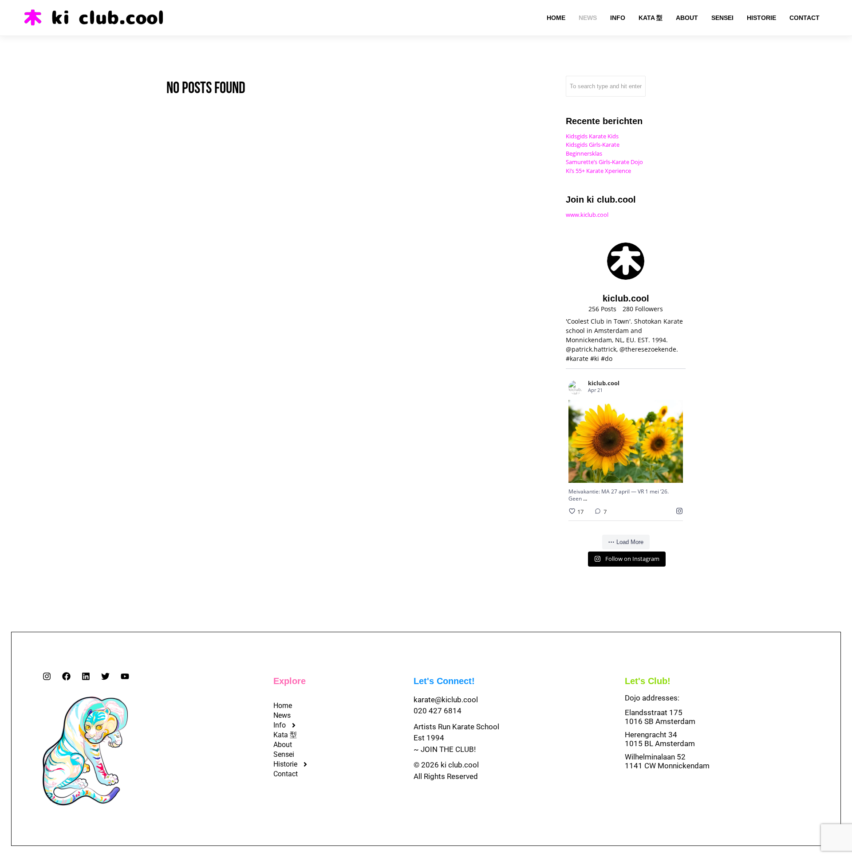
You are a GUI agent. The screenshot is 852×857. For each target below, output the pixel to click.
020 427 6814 (438, 710)
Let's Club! (648, 681)
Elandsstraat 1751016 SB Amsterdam (660, 717)
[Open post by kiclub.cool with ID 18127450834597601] (625, 441)
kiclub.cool (615, 418)
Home (282, 705)
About (282, 744)
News (282, 715)
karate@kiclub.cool (446, 699)
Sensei (283, 754)
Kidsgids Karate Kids (592, 136)
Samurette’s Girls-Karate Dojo (604, 162)
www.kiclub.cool (587, 215)
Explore (289, 681)
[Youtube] (125, 676)
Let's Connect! (444, 681)
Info (279, 725)
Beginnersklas (584, 153)
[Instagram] (47, 676)
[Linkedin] (86, 676)
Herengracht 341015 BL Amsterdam (660, 739)
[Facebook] (66, 676)
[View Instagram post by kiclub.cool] (674, 472)
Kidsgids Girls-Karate (592, 145)
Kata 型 (285, 735)
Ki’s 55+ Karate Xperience (598, 171)
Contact (285, 774)
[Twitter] (105, 676)
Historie (285, 764)
